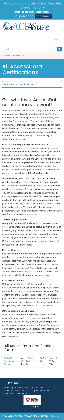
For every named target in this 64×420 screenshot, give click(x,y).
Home (7, 55)
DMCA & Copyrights (15, 393)
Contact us (11, 390)
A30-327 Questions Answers (9, 361)
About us (27, 390)
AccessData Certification (20, 84)
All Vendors (21, 387)
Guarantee (42, 390)
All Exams (37, 387)
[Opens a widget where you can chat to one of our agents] (53, 415)
